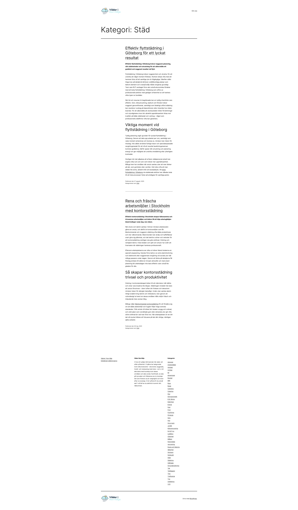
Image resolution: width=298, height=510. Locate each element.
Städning (171, 460)
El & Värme (171, 399)
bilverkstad (171, 375)
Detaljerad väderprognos (109, 361)
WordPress (193, 498)
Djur (169, 394)
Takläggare (171, 471)
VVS (169, 484)
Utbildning (171, 481)
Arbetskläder (172, 365)
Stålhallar (171, 463)
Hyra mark (171, 423)
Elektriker (171, 402)
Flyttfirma (171, 412)
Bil (168, 373)
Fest (169, 407)
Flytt (169, 410)
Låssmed (170, 436)
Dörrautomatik (172, 396)
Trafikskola (171, 476)
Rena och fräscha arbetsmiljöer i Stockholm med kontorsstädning (147, 206)
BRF (169, 381)
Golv (169, 418)
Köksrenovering (173, 428)
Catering (170, 391)
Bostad (170, 378)
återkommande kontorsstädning (146, 304)
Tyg (169, 479)
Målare (170, 439)
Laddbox (170, 434)
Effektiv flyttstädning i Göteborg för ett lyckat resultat (145, 53)
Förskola (170, 415)
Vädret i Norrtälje (106, 358)
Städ (138, 183)
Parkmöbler (171, 442)
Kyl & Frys (171, 431)
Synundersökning (173, 466)
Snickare (170, 452)
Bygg (169, 386)
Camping (171, 389)
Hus (169, 420)
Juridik (170, 426)
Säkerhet (171, 450)
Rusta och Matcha (174, 447)
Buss (169, 383)
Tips (169, 474)
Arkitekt (170, 367)
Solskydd (171, 455)
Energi (170, 404)
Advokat (170, 362)
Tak (169, 468)
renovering (171, 444)
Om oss (194, 11)
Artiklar (170, 370)
